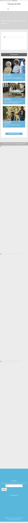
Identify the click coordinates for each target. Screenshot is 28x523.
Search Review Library (14, 133)
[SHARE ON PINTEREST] (10, 35)
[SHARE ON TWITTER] (5, 35)
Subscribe (4, 489)
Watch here (14, 0)
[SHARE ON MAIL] (12, 35)
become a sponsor (21, 143)
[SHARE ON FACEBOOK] (7, 35)
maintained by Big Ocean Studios (14, 519)
